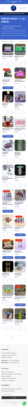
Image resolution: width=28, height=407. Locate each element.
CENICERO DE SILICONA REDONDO (20, 81)
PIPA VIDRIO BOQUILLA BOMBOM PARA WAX (7, 178)
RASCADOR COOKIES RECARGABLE (7, 129)
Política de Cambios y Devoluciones (11, 374)
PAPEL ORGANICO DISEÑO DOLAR (7, 251)
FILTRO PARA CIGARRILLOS (18, 274)
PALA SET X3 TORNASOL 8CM (19, 251)
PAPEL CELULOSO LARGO (19, 57)
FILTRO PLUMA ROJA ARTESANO (20, 298)
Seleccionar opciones (7, 136)
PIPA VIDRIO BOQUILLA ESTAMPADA (18, 153)
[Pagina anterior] (3, 335)
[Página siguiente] (16, 339)
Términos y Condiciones (8, 380)
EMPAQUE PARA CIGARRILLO (6, 81)
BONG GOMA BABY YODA (7, 298)
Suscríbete (14, 397)
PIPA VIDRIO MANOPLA (5, 153)
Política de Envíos (7, 376)
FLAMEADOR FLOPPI (7, 320)
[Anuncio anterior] (3, 2)
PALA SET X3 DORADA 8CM (5, 274)
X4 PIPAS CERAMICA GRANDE (7, 228)
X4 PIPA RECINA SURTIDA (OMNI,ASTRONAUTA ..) (7, 204)
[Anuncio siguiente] (25, 2)
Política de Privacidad (8, 372)
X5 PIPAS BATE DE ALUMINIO (19, 228)
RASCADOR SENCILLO (5, 104)
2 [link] (11, 335)
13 (11, 339)
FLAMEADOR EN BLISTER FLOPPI (19, 321)
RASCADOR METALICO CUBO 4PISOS (19, 105)
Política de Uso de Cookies (9, 378)
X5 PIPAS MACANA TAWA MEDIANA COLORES (19, 203)
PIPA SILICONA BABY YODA (20, 178)
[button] (3, 8)
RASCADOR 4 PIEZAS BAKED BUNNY (20, 129)
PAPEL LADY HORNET (7, 56)
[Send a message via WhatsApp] (24, 403)
